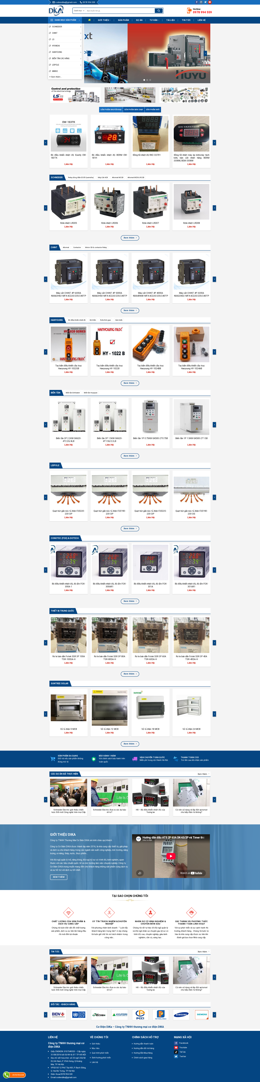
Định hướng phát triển (101, 1058)
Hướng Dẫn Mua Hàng (143, 1053)
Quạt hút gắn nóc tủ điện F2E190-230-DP (109, 512)
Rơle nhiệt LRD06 (109, 223)
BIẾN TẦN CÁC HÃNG (60, 58)
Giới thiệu (103, 20)
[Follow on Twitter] (205, 2)
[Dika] (58, 11)
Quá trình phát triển (100, 1053)
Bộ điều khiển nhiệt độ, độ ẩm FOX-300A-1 (68, 585)
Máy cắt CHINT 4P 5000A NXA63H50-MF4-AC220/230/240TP (109, 294)
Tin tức (186, 20)
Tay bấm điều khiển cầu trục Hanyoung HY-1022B (109, 367)
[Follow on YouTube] (210, 2)
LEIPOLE (55, 65)
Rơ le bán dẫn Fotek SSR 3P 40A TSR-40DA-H (191, 658)
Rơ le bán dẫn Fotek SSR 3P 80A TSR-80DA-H (109, 658)
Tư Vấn (153, 20)
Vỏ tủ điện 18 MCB (150, 729)
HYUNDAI (56, 46)
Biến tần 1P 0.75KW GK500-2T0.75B (150, 438)
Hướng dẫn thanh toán (143, 1044)
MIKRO (55, 71)
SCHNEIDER (57, 27)
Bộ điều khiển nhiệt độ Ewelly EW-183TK (68, 156)
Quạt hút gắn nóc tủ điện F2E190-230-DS (191, 512)
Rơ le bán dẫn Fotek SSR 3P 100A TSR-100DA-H (68, 658)
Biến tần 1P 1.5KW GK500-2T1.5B (191, 438)
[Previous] (89, 53)
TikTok (182, 1052)
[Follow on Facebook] (197, 2)
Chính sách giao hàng (143, 1058)
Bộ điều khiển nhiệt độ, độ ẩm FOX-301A (150, 585)
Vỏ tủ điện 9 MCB (68, 729)
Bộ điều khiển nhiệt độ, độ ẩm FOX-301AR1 (191, 585)
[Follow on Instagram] (201, 2)
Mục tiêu (95, 1048)
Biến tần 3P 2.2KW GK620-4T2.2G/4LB (68, 439)
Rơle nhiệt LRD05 (68, 223)
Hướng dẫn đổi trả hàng (144, 1048)
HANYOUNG (57, 52)
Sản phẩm (123, 20)
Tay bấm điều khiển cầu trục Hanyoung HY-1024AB (191, 367)
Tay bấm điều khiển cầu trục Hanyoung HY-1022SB (68, 367)
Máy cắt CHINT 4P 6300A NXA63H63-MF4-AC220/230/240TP (68, 294)
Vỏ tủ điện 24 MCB (191, 729)
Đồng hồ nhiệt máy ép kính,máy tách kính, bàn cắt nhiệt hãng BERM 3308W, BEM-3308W (191, 158)
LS (53, 39)
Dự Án (139, 20)
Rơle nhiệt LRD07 (150, 223)
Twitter (182, 1056)
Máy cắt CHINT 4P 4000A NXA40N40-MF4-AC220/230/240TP (150, 294)
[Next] (205, 53)
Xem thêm (202, 774)
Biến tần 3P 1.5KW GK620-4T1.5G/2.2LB (109, 439)
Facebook (183, 1043)
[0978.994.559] (6, 1075)
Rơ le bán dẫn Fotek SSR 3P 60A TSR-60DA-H (150, 658)
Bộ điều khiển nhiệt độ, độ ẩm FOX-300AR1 (109, 585)
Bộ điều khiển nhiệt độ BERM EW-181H (109, 156)
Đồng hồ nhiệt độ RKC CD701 (147, 155)
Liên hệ (202, 20)
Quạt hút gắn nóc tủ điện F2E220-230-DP (69, 512)
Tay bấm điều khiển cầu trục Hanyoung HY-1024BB (150, 367)
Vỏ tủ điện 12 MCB (109, 729)
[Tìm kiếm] (159, 10)
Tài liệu (170, 20)
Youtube (183, 1047)
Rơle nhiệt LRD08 (191, 223)
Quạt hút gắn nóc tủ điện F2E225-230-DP (150, 512)
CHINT (55, 33)
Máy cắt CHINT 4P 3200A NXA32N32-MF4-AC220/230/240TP (191, 294)
